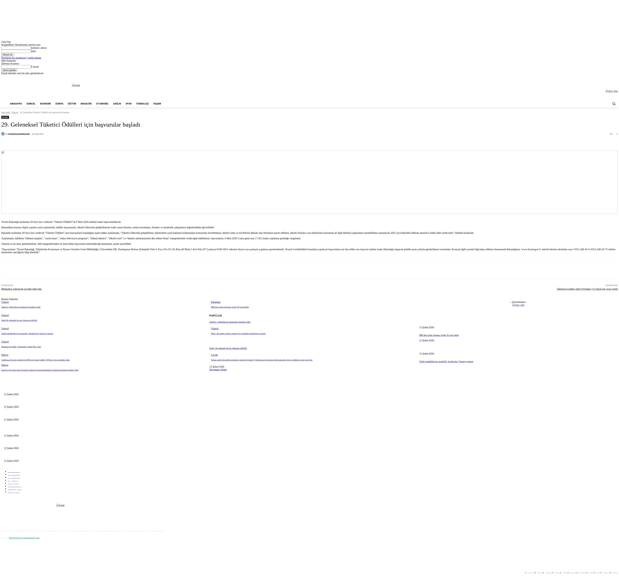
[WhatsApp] (66, 142)
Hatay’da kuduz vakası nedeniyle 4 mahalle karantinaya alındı (238, 333)
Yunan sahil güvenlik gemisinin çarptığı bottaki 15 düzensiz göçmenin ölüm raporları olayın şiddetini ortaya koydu (261, 360)
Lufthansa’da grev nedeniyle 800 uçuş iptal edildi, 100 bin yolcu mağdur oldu (35, 360)
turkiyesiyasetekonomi (19, 134)
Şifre (33, 51)
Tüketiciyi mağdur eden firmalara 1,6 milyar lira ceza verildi (587, 289)
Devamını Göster (218, 369)
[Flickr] (21, 552)
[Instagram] (602, 77)
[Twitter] (607, 77)
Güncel (15, 112)
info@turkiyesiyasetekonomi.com (24, 538)
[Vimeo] (611, 77)
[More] (77, 142)
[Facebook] (598, 77)
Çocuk (214, 355)
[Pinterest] (54, 142)
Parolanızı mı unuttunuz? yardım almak (21, 57)
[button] (614, 104)
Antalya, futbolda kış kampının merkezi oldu (20, 307)
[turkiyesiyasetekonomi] (3, 133)
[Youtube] (616, 77)
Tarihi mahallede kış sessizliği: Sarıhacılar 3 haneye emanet (27, 333)
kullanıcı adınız (39, 47)
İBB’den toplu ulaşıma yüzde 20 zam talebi (230, 307)
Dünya (4, 355)
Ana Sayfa (5, 112)
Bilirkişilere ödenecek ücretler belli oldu (21, 289)
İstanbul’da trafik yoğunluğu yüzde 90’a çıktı (21, 346)
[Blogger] (4, 552)
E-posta (35, 66)
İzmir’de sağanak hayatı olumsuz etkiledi (19, 320)
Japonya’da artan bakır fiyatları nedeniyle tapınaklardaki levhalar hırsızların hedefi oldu (39, 370)
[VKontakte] (37, 552)
